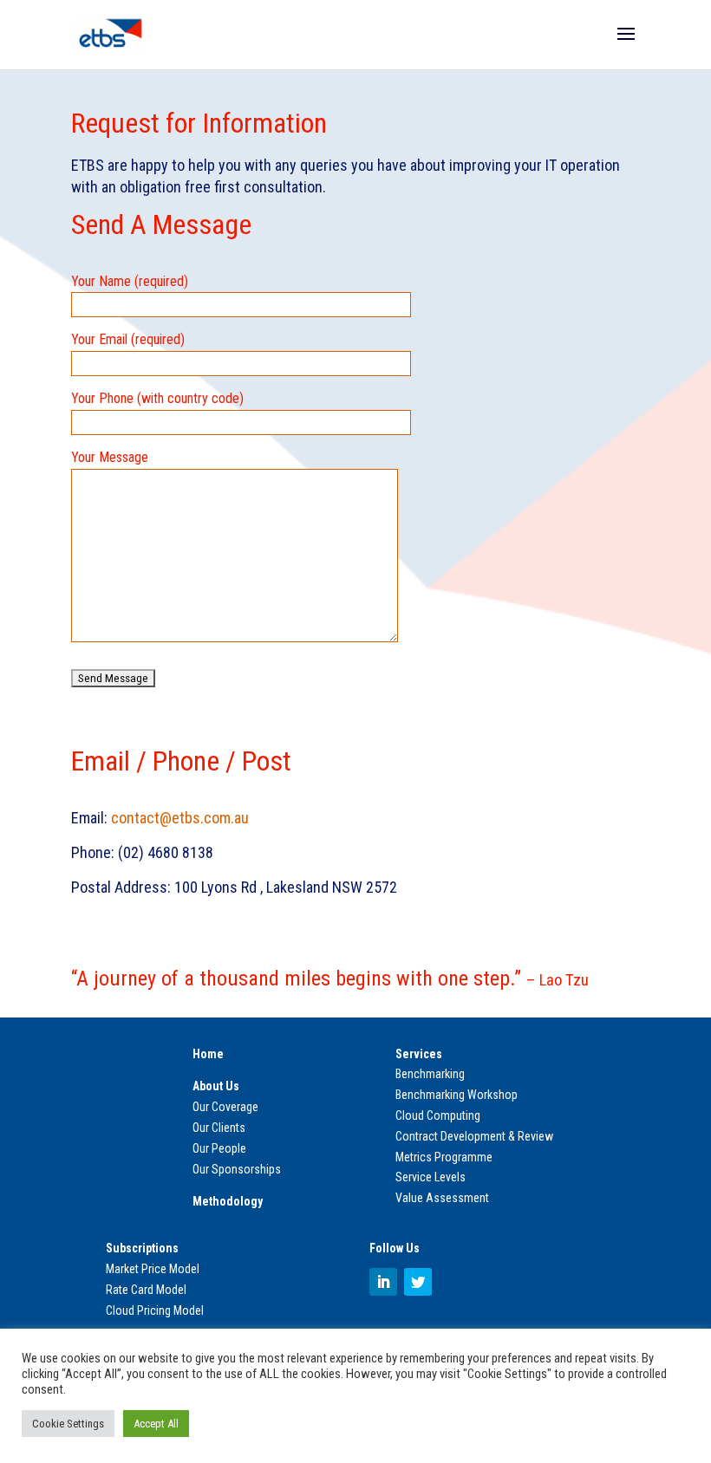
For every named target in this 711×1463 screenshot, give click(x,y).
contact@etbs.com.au (180, 818)
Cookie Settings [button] (68, 1423)
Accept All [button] (156, 1423)
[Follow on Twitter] (418, 1282)
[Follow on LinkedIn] (383, 1282)
